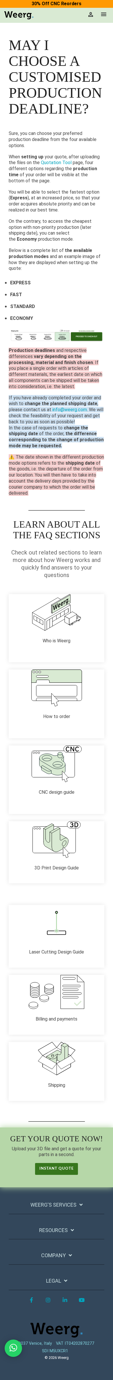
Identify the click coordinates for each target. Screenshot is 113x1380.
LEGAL (53, 1281)
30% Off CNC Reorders (56, 3)
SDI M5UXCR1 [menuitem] (55, 1351)
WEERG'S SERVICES (53, 1205)
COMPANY (53, 1255)
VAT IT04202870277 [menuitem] (75, 1343)
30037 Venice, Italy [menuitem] (34, 1343)
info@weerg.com (69, 409)
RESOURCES (53, 1230)
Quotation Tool (56, 162)
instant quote (56, 1169)
